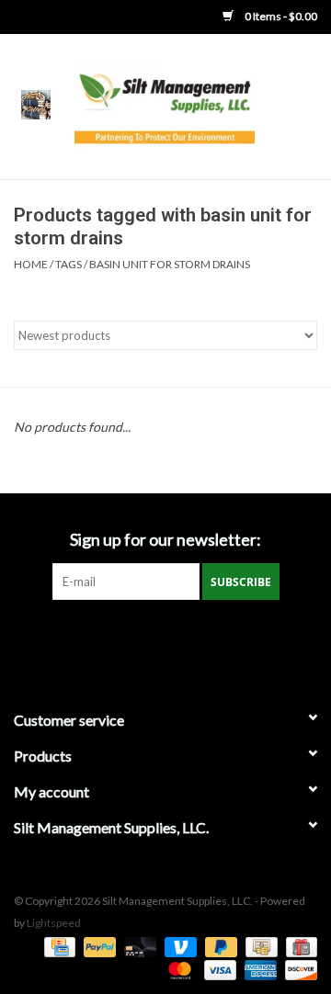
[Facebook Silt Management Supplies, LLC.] (165, 637)
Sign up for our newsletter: (165, 539)
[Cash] (259, 946)
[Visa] (218, 969)
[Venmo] (178, 946)
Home (31, 264)
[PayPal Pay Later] (219, 946)
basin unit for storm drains (169, 264)
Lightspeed (54, 923)
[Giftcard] (298, 946)
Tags (68, 264)
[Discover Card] (298, 969)
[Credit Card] (57, 946)
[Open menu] (36, 103)
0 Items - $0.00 (280, 16)
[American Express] (258, 969)
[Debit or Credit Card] (138, 946)
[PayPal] (97, 946)
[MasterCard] (177, 969)
